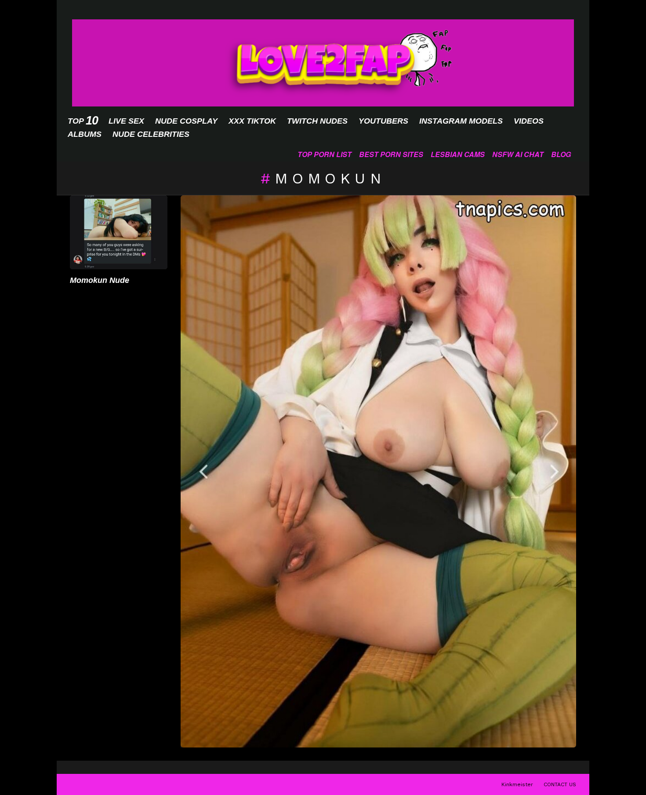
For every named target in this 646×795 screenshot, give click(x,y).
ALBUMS (85, 134)
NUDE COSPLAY (186, 121)
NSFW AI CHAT (518, 154)
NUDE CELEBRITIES (151, 134)
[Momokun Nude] (118, 232)
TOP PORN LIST (325, 154)
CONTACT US (560, 784)
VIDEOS (529, 121)
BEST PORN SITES (391, 154)
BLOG (561, 154)
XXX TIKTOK (252, 121)
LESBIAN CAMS (458, 154)
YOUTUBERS (383, 121)
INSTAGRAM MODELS (461, 121)
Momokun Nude (99, 280)
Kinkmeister (517, 784)
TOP (83, 120)
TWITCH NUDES (317, 121)
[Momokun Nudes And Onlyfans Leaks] (378, 471)
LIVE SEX (126, 121)
